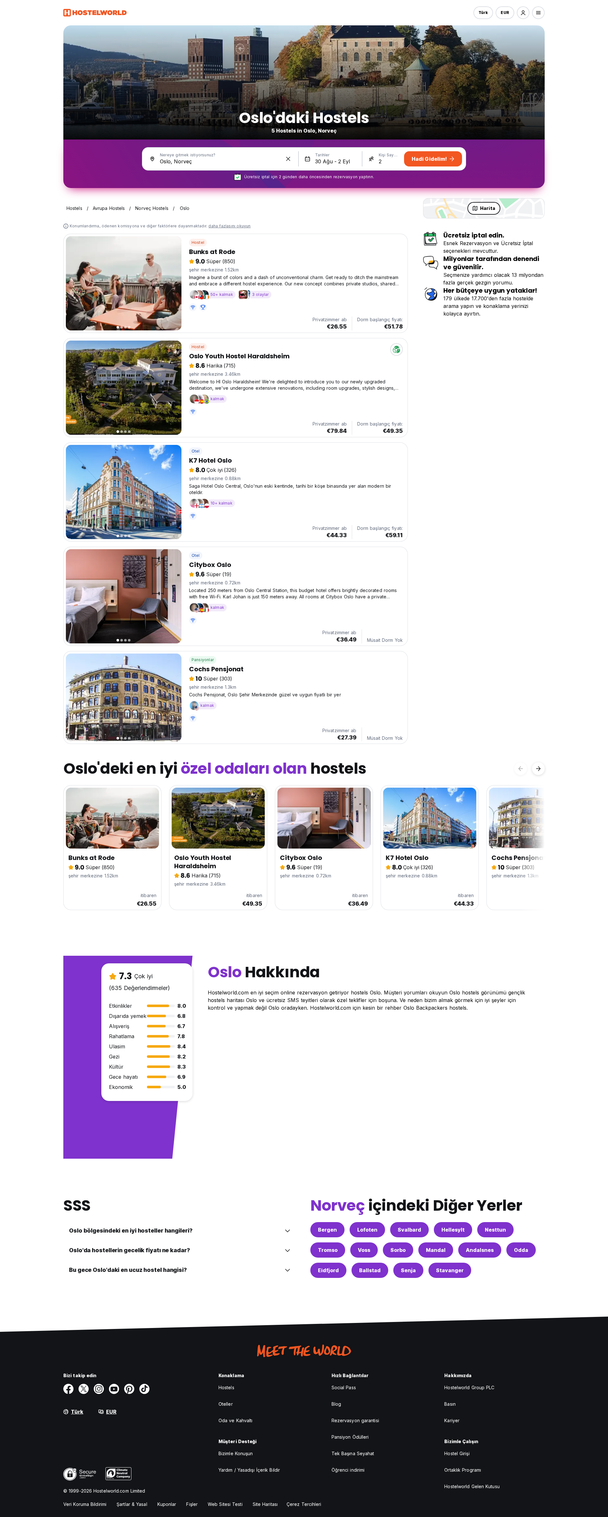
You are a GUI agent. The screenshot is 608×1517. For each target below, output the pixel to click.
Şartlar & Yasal (132, 1504)
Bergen (327, 1230)
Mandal (436, 1250)
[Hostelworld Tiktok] (144, 1389)
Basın (450, 1404)
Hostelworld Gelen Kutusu (471, 1486)
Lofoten (367, 1230)
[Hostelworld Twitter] (84, 1389)
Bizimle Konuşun (235, 1453)
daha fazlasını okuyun (229, 226)
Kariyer (451, 1420)
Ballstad (370, 1270)
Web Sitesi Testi (225, 1504)
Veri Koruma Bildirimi (84, 1504)
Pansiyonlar (203, 659)
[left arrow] (520, 768)
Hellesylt (453, 1230)
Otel (196, 451)
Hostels (226, 1387)
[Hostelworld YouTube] (114, 1389)
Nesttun (495, 1230)
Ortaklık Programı (462, 1470)
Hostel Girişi (456, 1453)
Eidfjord (328, 1270)
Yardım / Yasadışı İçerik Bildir (249, 1470)
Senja (408, 1270)
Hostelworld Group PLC (469, 1387)
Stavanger (450, 1270)
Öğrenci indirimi (348, 1470)
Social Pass (344, 1387)
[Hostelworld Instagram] (99, 1389)
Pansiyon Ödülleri (350, 1437)
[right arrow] (538, 768)
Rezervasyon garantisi (355, 1420)
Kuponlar (166, 1504)
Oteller (225, 1404)
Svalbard (409, 1230)
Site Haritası (265, 1504)
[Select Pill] (523, 12)
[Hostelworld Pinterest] (129, 1389)
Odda (521, 1250)
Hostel (198, 242)
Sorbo (398, 1250)
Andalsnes (480, 1250)
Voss (364, 1250)
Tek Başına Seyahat (353, 1453)
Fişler (192, 1504)
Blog (336, 1404)
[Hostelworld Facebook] (68, 1389)
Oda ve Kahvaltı (235, 1420)
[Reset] (288, 158)
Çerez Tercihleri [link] (304, 1504)
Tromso (328, 1250)
